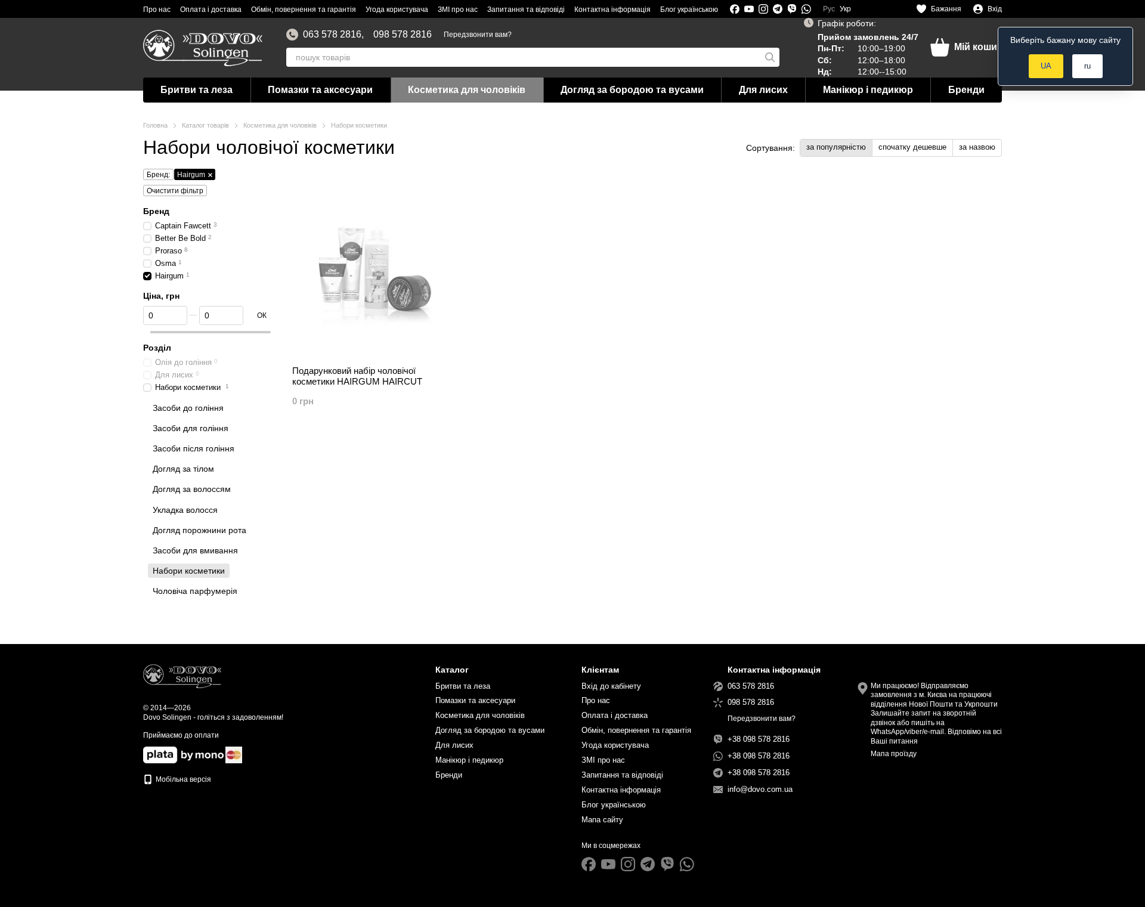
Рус (829, 9)
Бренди (966, 90)
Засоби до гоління (188, 408)
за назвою (977, 147)
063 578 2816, (333, 34)
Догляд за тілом (183, 468)
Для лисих (763, 90)
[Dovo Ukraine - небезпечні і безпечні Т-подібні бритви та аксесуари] (182, 675)
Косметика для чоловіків (466, 90)
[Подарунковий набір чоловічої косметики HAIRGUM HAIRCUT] (374, 267)
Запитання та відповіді (526, 9)
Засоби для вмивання (195, 550)
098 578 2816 (402, 34)
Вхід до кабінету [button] (611, 686)
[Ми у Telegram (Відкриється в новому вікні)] (777, 9)
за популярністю (836, 147)
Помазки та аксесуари (320, 90)
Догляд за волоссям (192, 489)
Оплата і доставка (211, 9)
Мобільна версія (182, 779)
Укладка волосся (185, 510)
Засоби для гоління (190, 428)
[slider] (146, 332)
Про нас (157, 9)
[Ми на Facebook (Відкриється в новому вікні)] (734, 9)
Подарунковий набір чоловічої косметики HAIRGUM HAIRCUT (357, 376)
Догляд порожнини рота (199, 530)
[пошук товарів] (769, 57)
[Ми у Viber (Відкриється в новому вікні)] (792, 9)
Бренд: (158, 175)
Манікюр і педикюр (868, 90)
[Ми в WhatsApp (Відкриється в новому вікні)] (806, 9)
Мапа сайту (602, 819)
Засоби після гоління (193, 448)
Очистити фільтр (175, 191)
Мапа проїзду (894, 754)
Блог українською (689, 9)
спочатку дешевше (912, 147)
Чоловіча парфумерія (195, 591)
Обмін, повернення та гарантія (303, 9)
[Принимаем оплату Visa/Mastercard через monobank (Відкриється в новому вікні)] (183, 754)
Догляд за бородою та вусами (632, 90)
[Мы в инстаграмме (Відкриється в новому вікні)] (763, 9)
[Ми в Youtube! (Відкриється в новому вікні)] (749, 9)
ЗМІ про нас (458, 9)
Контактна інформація (612, 9)
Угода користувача (397, 9)
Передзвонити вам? (478, 34)
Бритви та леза (196, 90)
